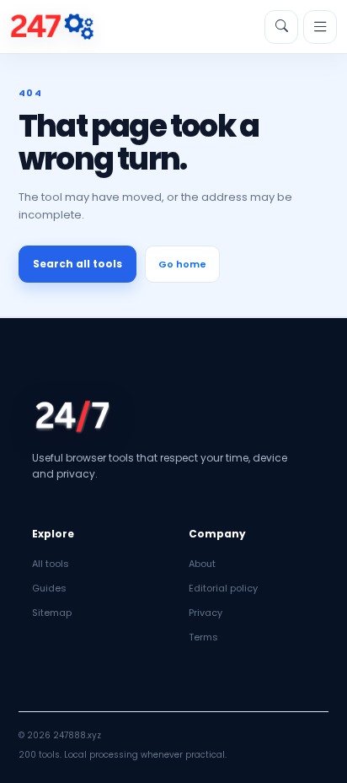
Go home (182, 264)
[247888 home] (52, 27)
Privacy (205, 612)
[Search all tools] (281, 27)
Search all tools (77, 263)
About (202, 563)
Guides (49, 588)
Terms (203, 637)
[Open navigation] (320, 27)
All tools (50, 563)
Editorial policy (223, 588)
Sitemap (52, 612)
